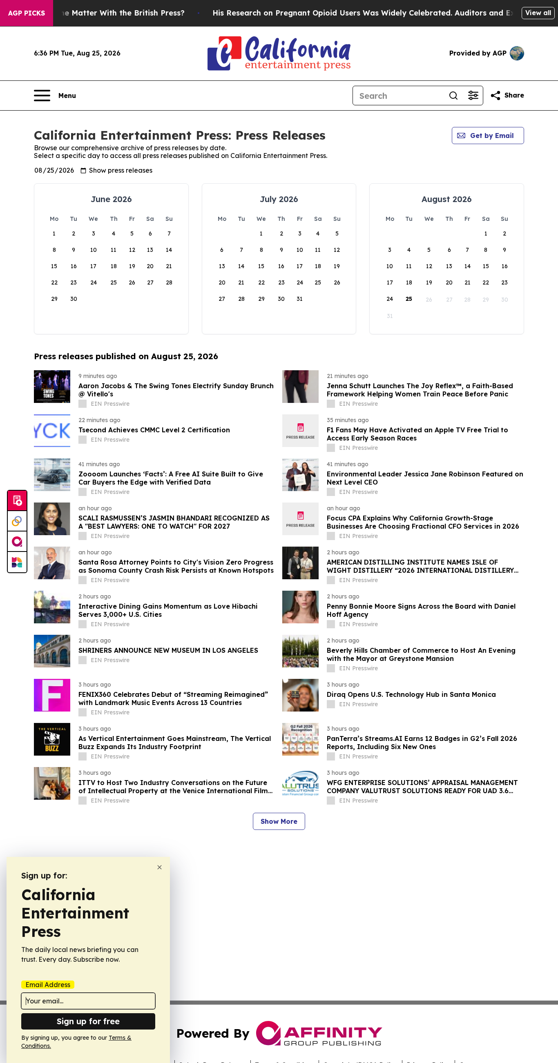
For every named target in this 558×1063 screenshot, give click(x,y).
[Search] (453, 95)
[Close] (159, 867)
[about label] (82, 404)
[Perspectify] (17, 521)
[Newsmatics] (17, 562)
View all (538, 13)
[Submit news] (17, 501)
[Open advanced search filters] (473, 95)
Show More (279, 821)
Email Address (47, 985)
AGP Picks (26, 13)
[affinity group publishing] (17, 542)
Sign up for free (88, 1021)
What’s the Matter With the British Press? (107, 13)
